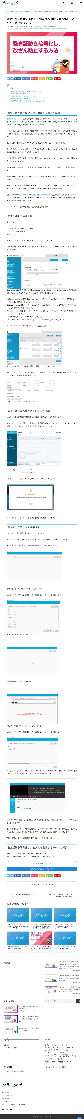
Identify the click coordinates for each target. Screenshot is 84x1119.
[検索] (78, 1001)
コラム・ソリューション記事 (14, 1071)
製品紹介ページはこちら (42, 863)
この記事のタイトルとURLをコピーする (42, 884)
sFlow (57, 1045)
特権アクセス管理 (44, 28)
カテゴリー (7, 1045)
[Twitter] (68, 3)
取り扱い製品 (5, 1093)
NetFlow (47, 1045)
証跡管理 (58, 28)
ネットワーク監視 (57, 1055)
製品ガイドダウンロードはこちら (42, 869)
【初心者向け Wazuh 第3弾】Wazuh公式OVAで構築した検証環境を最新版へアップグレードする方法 (69, 989)
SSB (66, 1045)
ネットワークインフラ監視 (54, 1052)
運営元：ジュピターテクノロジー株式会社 (13, 1104)
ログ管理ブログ (61, 1058)
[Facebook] (63, 3)
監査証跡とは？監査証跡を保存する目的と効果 (26, 91)
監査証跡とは (11, 119)
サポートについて (7, 1095)
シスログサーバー (66, 1048)
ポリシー (4, 1101)
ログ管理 (48, 1059)
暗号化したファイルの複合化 (20, 98)
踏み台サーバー (66, 28)
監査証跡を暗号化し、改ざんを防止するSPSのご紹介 (28, 101)
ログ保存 (73, 1056)
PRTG (52, 1045)
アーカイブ (7, 1038)
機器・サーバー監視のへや (58, 1061)
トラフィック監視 (63, 1050)
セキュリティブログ (12, 28)
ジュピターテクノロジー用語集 (56, 1067)
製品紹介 (52, 28)
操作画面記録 (30, 28)
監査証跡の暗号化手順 (18, 94)
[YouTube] (72, 3)
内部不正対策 (22, 28)
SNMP (62, 1045)
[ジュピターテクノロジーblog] (10, 3)
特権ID (37, 28)
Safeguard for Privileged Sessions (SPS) (46, 26)
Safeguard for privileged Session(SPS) (37, 195)
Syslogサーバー (51, 1047)
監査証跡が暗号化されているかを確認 (23, 96)
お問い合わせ (5, 1098)
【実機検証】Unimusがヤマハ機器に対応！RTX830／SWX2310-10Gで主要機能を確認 (69, 978)
